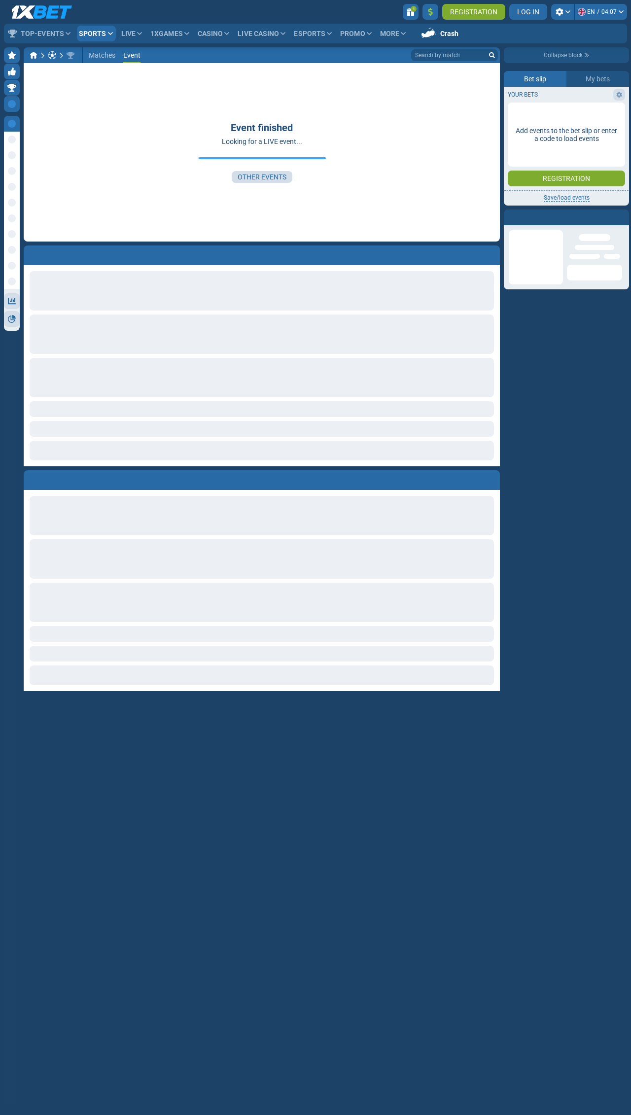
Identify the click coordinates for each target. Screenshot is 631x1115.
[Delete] (490, 478)
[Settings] (562, 12)
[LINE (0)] (33, 55)
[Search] (492, 55)
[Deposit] (430, 12)
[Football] (52, 55)
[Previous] (31, 478)
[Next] (54, 478)
